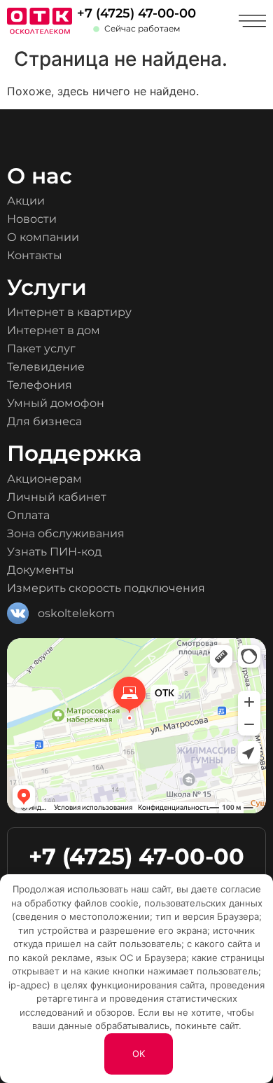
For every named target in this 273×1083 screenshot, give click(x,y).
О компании (43, 237)
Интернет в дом (53, 330)
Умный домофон (55, 403)
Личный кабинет (56, 497)
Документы (40, 570)
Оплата (28, 515)
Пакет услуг (41, 348)
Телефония (39, 385)
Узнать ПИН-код (54, 551)
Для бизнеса (44, 421)
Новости (32, 219)
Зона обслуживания (66, 533)
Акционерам (44, 478)
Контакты (34, 255)
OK (138, 1053)
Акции (26, 200)
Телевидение (46, 366)
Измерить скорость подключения (106, 588)
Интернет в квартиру (69, 312)
